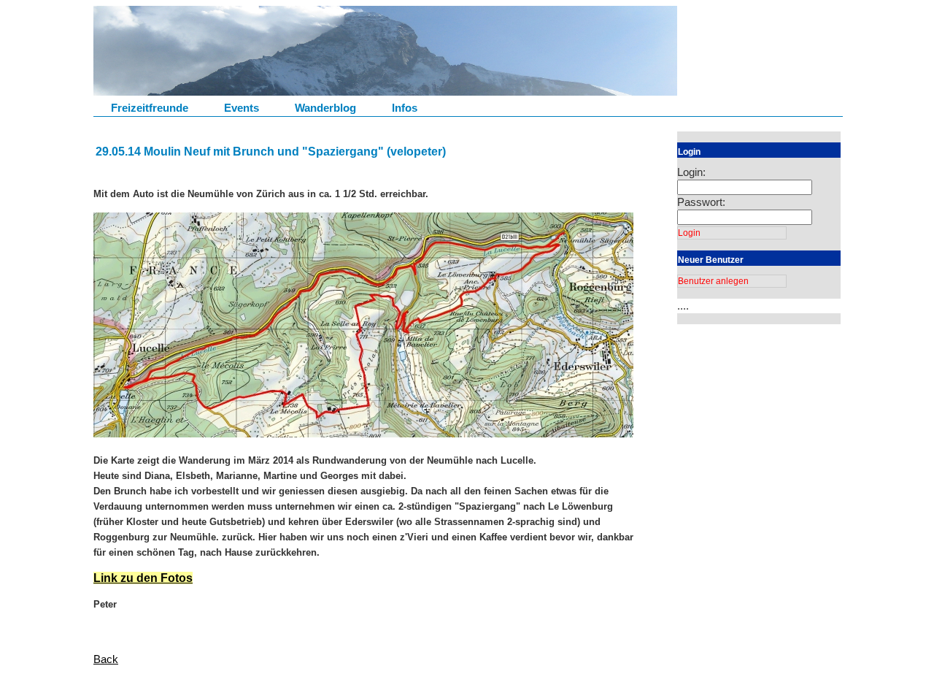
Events (241, 108)
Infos (404, 108)
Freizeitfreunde (149, 108)
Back (105, 659)
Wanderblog (325, 108)
